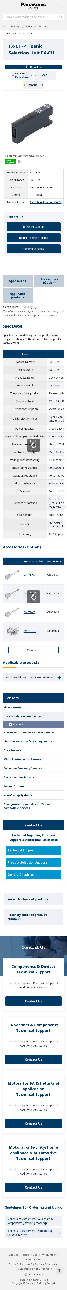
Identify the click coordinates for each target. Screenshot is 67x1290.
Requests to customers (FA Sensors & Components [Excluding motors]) (30, 1221)
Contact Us (33, 1001)
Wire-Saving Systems (18, 795)
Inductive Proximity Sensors (23, 768)
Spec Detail (17, 281)
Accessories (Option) (49, 281)
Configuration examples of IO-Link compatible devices (27, 806)
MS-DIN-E (30, 631)
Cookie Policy (33, 1259)
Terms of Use (30, 1255)
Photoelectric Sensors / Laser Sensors (29, 732)
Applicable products (18, 295)
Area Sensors (12, 750)
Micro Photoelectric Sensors (23, 759)
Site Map (13, 1255)
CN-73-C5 (29, 612)
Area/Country (35, 1274)
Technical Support (33, 226)
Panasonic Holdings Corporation (34, 1269)
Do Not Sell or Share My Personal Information (33, 1264)
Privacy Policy (49, 1255)
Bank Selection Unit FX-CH (46, 202)
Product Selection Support (33, 237)
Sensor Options (14, 786)
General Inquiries (33, 249)
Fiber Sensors (13, 33)
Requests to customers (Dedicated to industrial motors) (30, 1233)
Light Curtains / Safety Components (28, 741)
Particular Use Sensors (19, 777)
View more (33, 650)
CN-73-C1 (29, 574)
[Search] (61, 17)
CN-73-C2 (29, 593)
